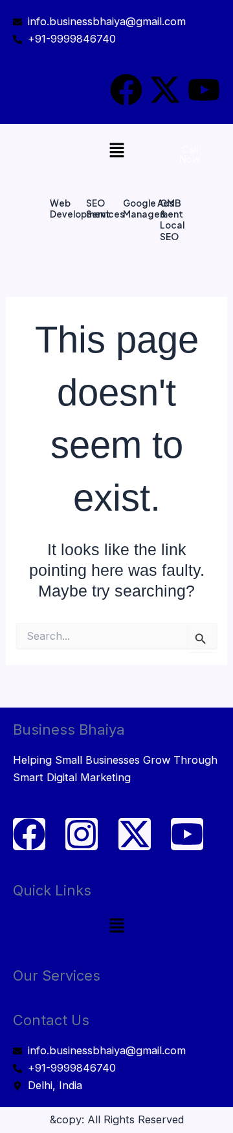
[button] (116, 151)
